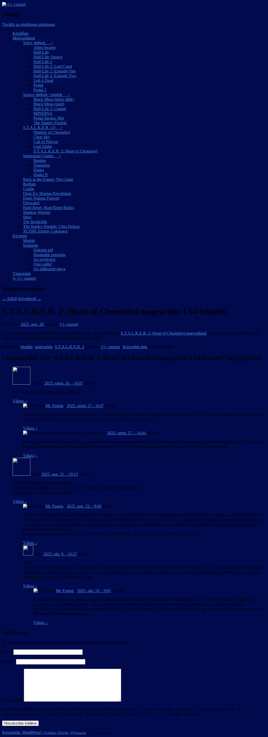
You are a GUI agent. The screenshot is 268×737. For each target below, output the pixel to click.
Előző (9, 298)
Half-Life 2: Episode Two (55, 76)
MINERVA (43, 113)
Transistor (42, 165)
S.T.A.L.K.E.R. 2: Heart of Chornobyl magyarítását (163, 333)
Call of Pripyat (46, 141)
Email (8, 661)
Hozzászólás (12, 700)
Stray (27, 217)
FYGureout (78, 733)
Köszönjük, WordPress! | (30, 732)
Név (7, 652)
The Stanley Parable (50, 123)
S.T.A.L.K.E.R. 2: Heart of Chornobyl (66, 151)
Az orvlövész (44, 259)
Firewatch (31, 203)
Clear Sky (42, 137)
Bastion (40, 160)
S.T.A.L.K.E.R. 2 (69, 347)
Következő (29, 298)
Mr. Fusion (54, 405)
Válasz (20, 401)
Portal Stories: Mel (49, 118)
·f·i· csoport (68, 324)
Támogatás (22, 273)
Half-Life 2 (43, 61)
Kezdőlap (21, 33)
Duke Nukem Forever (41, 198)
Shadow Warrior (36, 212)
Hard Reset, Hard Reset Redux (48, 207)
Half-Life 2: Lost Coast (53, 66)
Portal (38, 85)
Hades (39, 170)
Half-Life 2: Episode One (55, 71)
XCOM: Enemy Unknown (45, 231)
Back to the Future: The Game (48, 179)
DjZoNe (63, 733)
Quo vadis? (43, 264)
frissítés (26, 347)
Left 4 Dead (43, 80)
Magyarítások (24, 38)
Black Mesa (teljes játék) (54, 99)
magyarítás (44, 347)
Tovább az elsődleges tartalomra (28, 24)
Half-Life (41, 52)
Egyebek (20, 236)
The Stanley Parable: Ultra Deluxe (51, 226)
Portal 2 (40, 90)
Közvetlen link (135, 347)
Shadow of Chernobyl (52, 132)
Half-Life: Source (48, 57)
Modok (29, 240)
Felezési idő (43, 250)
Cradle (28, 189)
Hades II (41, 174)
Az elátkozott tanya (49, 269)
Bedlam (29, 184)
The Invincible (35, 222)
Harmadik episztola (49, 254)
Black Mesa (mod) (49, 104)
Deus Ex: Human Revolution (47, 193)
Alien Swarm (44, 47)
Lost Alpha (43, 146)
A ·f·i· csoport (24, 278)
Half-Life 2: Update (50, 108)
